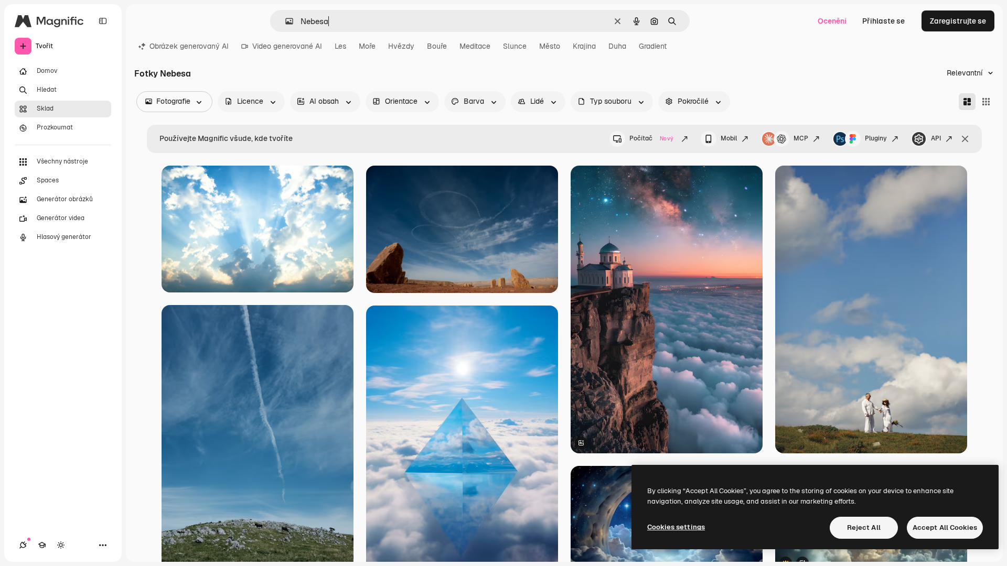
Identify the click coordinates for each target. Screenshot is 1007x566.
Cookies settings (676, 527)
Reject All (864, 527)
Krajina (584, 46)
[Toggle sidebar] (102, 21)
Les (340, 46)
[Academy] (42, 545)
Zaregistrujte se (958, 21)
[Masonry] (967, 101)
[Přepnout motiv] (60, 545)
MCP (801, 138)
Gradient (653, 46)
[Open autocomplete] (285, 21)
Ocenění (832, 21)
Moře (367, 46)
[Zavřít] (965, 139)
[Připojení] (23, 545)
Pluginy (876, 138)
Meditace (474, 46)
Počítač (651, 138)
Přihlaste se (883, 21)
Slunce (515, 46)
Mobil (729, 138)
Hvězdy (401, 46)
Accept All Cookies (945, 527)
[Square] (986, 101)
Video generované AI (287, 46)
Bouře (437, 46)
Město (549, 46)
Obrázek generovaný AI (189, 46)
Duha (617, 46)
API (936, 138)
